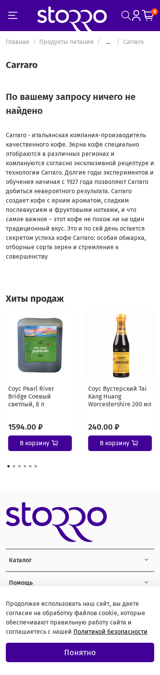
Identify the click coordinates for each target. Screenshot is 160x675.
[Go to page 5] (30, 466)
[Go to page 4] (25, 466)
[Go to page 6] (36, 466)
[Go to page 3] (19, 466)
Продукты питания (66, 41)
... (108, 41)
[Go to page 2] (14, 466)
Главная (17, 41)
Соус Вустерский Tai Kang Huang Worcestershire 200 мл (119, 396)
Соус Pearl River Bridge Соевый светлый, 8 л (31, 396)
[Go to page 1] (8, 466)
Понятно (80, 652)
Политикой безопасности (110, 631)
